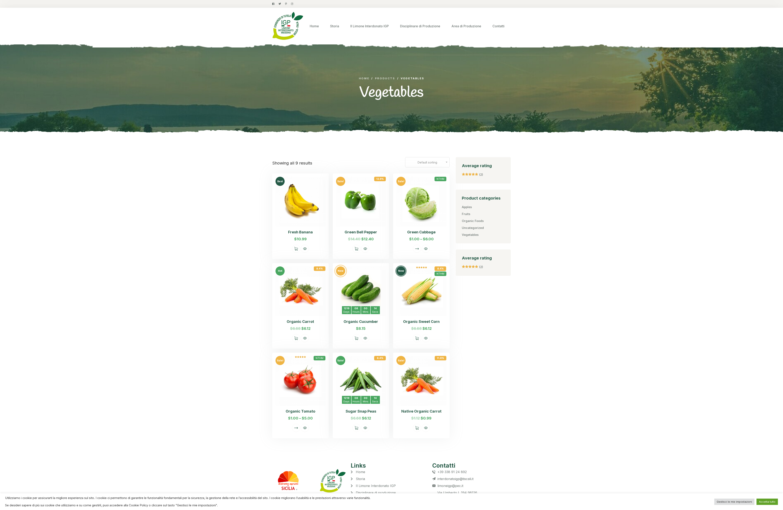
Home (314, 26)
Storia (334, 26)
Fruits (466, 214)
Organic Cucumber (361, 321)
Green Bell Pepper (361, 232)
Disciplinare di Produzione (420, 26)
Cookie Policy (139, 505)
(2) (472, 175)
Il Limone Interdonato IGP (369, 26)
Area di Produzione (466, 26)
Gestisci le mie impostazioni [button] (734, 501)
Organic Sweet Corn (421, 321)
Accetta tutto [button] (767, 501)
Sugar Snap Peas (361, 411)
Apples (467, 207)
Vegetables (470, 235)
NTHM (440, 178)
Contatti (498, 26)
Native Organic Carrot (421, 411)
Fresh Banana (300, 232)
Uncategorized (473, 228)
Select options (417, 249)
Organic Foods (473, 221)
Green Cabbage (421, 232)
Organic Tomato (300, 411)
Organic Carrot (300, 321)
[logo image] (287, 26)
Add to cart (296, 249)
